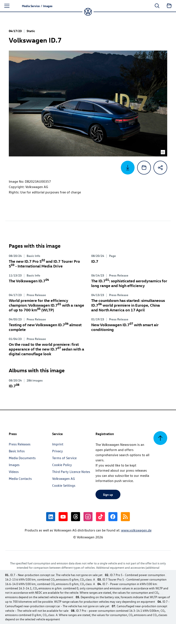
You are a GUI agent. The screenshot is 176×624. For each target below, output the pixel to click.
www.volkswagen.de (136, 530)
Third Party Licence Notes (71, 472)
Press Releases (19, 444)
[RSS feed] (125, 516)
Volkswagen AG (63, 478)
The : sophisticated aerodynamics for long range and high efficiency (129, 283)
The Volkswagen (29, 280)
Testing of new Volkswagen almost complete (45, 327)
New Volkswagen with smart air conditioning (125, 327)
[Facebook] (112, 516)
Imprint (57, 444)
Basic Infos (17, 451)
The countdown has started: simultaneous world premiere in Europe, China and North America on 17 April (128, 305)
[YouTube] (63, 516)
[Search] (157, 6)
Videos (14, 472)
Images (14, 465)
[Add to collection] (144, 168)
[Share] (160, 168)
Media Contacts (20, 478)
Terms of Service (64, 458)
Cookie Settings (63, 485)
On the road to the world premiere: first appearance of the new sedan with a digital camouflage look (46, 349)
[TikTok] (100, 516)
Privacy (57, 451)
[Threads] (75, 516)
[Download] (128, 168)
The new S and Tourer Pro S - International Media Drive (44, 263)
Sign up (108, 494)
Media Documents (22, 458)
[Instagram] (88, 516)
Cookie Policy (62, 465)
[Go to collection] (169, 6)
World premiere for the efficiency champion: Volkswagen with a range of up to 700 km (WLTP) (46, 305)
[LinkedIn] (50, 516)
